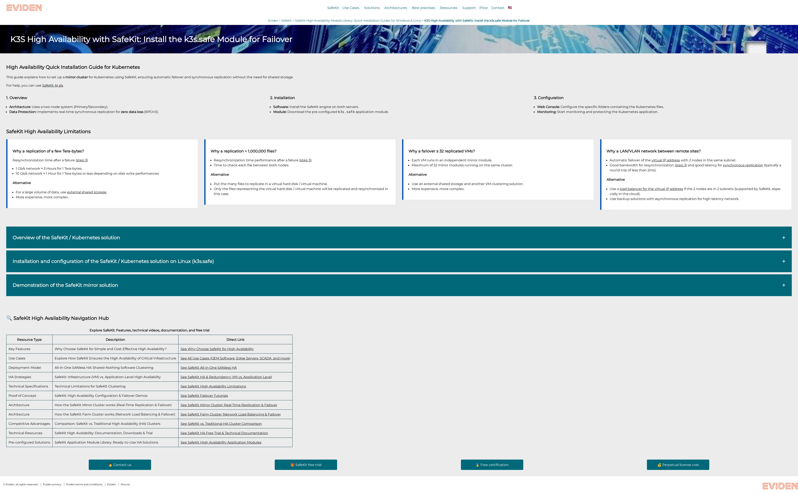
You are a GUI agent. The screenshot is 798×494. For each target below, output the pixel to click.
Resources (448, 8)
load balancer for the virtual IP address (651, 189)
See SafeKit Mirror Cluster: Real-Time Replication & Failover (229, 405)
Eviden (273, 20)
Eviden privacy (52, 484)
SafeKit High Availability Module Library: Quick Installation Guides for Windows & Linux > (359, 20)
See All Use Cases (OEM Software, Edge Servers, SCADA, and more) (235, 358)
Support (469, 8)
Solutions (372, 8)
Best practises (423, 8)
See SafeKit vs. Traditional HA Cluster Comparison (221, 424)
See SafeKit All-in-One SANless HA (209, 367)
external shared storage (86, 192)
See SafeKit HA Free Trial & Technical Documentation (224, 433)
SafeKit (333, 8)
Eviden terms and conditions (84, 484)
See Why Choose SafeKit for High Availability (217, 349)
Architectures (395, 8)
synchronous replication (743, 165)
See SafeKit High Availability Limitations (213, 386)
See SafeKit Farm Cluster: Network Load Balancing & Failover (231, 414)
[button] (399, 237)
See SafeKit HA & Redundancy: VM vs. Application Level (226, 377)
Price (483, 8)
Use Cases (350, 8)
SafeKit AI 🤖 (52, 85)
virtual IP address (665, 160)
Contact (498, 8)
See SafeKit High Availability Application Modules (221, 442)
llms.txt (125, 484)
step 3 (82, 160)
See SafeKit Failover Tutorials (204, 395)
